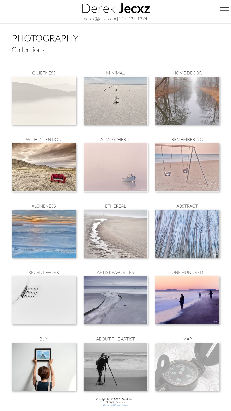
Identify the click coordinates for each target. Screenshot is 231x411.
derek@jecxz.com (100, 18)
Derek (115, 8)
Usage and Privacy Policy (115, 404)
